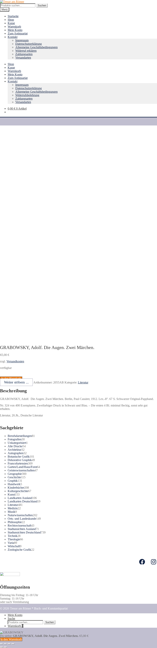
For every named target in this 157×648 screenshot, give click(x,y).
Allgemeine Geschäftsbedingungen (36, 47)
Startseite (13, 16)
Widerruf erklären (26, 50)
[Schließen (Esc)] (1, 643)
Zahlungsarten (24, 54)
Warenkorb (14, 26)
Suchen (42, 5)
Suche (11, 618)
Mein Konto (15, 30)
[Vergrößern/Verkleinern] (13, 643)
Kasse (11, 23)
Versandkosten (15, 361)
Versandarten (23, 57)
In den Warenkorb (11, 639)
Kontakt (12, 37)
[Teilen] (5, 643)
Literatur (83, 382)
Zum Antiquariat (18, 33)
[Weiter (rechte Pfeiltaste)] (5, 647)
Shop (11, 19)
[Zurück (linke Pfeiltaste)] (1, 647)
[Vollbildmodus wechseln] (9, 643)
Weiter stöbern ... (16, 382)
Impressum (22, 40)
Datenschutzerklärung (28, 43)
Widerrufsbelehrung (27, 95)
